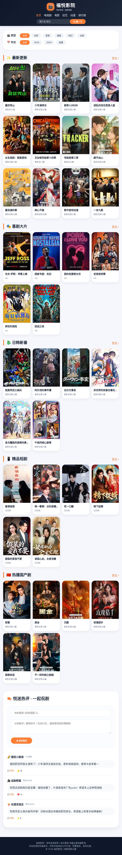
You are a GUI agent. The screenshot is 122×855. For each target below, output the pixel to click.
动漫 (72, 15)
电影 (57, 15)
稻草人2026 (71, 105)
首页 (38, 15)
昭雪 (7, 622)
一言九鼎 (98, 210)
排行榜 (82, 15)
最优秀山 (10, 105)
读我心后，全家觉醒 (45, 558)
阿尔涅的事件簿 (43, 390)
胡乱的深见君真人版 (104, 105)
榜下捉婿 (98, 506)
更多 (115, 58)
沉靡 (66, 622)
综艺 (65, 15)
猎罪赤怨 (10, 674)
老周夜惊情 (99, 273)
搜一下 (78, 22)
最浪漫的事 (11, 210)
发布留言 (22, 741)
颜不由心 (98, 157)
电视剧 (48, 15)
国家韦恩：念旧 (43, 273)
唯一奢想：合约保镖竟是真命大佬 (52, 506)
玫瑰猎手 (98, 622)
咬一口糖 (69, 506)
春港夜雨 (10, 506)
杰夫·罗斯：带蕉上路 (16, 273)
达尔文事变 (70, 390)
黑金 (37, 622)
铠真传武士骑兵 (13, 390)
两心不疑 (39, 210)
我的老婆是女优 (72, 273)
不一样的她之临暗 (44, 674)
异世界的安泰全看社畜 (105, 390)
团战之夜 (39, 326)
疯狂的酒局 (11, 326)
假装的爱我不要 (13, 558)
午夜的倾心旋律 (43, 442)
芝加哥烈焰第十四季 (45, 157)
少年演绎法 (41, 105)
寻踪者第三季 (71, 157)
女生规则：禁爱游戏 (16, 157)
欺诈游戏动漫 (71, 210)
